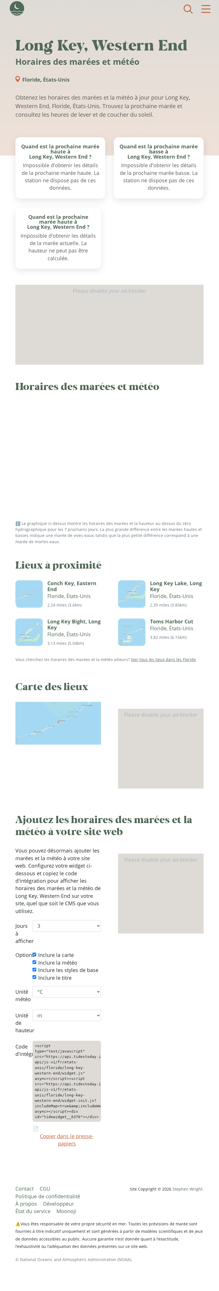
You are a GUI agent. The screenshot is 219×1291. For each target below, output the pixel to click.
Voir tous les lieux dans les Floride (163, 659)
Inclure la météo (57, 962)
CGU (45, 1188)
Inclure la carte (56, 955)
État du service (32, 1211)
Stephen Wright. (188, 1189)
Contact (24, 1188)
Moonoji (66, 1211)
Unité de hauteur (19, 1023)
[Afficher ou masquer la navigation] (205, 9)
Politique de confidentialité (47, 1196)
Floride (31, 79)
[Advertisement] (109, 325)
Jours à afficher (19, 934)
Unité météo (19, 995)
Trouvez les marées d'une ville (188, 9)
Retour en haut (203, 1275)
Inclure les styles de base (68, 970)
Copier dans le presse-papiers (67, 1140)
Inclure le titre (55, 977)
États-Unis (56, 79)
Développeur (58, 1203)
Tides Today (17, 8)
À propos (26, 1203)
